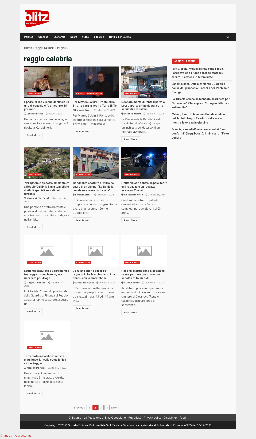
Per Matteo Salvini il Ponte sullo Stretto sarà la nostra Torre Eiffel (96, 82)
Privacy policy (152, 417)
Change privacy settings (15, 435)
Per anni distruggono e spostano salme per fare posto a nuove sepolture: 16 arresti (144, 251)
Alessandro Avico (133, 194)
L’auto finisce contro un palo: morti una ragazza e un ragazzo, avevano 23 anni (144, 163)
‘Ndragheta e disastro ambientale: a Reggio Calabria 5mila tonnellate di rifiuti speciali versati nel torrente (47, 163)
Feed (183, 417)
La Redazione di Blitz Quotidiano (105, 417)
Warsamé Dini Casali (38, 198)
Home (28, 48)
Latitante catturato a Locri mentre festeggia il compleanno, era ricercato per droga (47, 251)
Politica (28, 37)
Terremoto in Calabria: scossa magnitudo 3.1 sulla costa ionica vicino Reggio (47, 336)
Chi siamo (75, 417)
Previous (79, 407)
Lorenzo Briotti (35, 113)
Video (85, 37)
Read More (33, 135)
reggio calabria (44, 48)
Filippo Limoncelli (36, 282)
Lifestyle (99, 37)
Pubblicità (134, 417)
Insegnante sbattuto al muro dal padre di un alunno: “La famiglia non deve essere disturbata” (96, 163)
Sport (73, 37)
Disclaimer (170, 417)
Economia (59, 37)
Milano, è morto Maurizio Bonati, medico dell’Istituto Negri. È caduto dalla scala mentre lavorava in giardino (198, 118)
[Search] (228, 37)
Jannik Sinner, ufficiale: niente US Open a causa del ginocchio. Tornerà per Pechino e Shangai (200, 88)
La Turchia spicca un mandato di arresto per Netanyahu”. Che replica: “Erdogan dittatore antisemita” (201, 103)
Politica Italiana (94, 93)
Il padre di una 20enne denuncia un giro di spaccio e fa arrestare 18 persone (47, 82)
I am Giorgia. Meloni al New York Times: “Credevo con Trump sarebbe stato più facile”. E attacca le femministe (198, 73)
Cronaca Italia (34, 93)
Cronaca (43, 37)
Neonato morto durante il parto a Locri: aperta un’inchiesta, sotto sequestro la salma (144, 82)
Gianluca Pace (132, 282)
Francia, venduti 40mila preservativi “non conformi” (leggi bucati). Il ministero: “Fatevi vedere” (201, 133)
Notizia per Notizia (120, 37)
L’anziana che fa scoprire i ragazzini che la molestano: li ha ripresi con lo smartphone (96, 251)
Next (114, 407)
